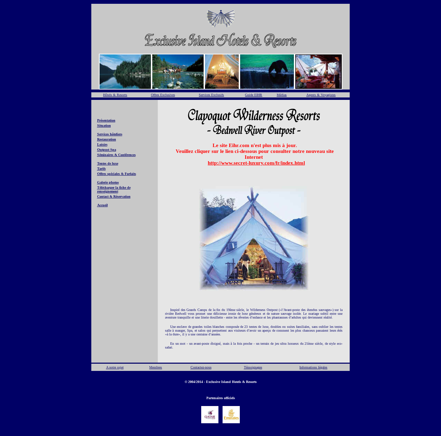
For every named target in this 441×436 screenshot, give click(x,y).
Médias (282, 95)
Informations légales (313, 367)
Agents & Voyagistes (321, 95)
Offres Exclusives (163, 95)
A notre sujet (115, 367)
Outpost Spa (106, 150)
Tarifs (101, 168)
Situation (104, 125)
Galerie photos (108, 182)
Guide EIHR (253, 95)
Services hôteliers (109, 134)
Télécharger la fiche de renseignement (114, 189)
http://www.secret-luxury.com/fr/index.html (256, 163)
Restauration (106, 139)
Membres (155, 367)
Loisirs (102, 144)
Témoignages (253, 367)
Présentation (106, 120)
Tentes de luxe (107, 163)
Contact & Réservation (114, 196)
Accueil (102, 205)
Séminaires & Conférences (116, 155)
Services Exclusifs (211, 95)
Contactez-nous (201, 367)
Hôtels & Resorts (115, 95)
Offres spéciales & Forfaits (116, 174)
